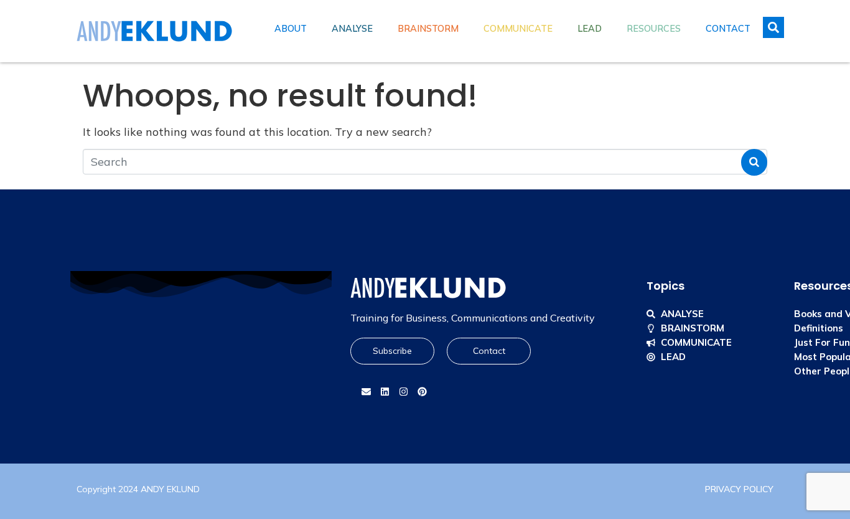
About (290, 28)
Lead (589, 28)
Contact (728, 28)
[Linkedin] (384, 392)
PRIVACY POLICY (739, 489)
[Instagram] (403, 392)
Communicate (518, 28)
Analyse (352, 28)
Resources (654, 28)
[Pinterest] (422, 392)
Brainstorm (428, 28)
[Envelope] (366, 392)
